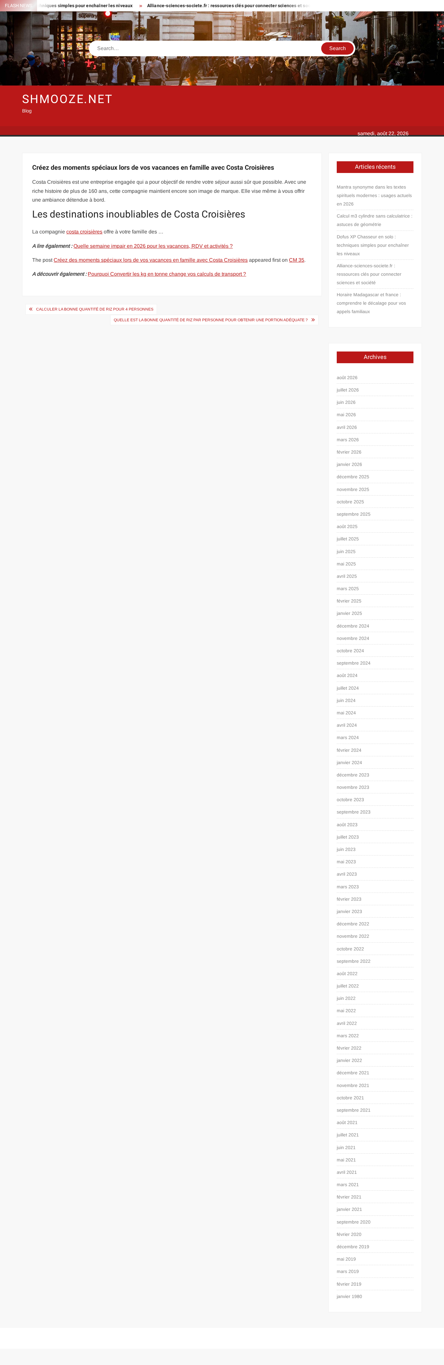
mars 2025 (348, 588)
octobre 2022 (350, 948)
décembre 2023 (353, 774)
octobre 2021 (350, 1097)
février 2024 (349, 750)
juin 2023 (346, 849)
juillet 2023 (348, 837)
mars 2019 (348, 1271)
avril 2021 (347, 1172)
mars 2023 (348, 886)
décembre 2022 (353, 923)
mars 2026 (348, 439)
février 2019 (349, 1284)
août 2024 (347, 675)
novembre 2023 (353, 787)
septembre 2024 (354, 663)
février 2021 (349, 1196)
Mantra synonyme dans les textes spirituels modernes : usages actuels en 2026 (374, 195)
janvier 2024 (349, 762)
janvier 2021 (349, 1209)
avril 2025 (347, 576)
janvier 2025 (349, 613)
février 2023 (349, 899)
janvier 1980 (349, 1296)
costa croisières (84, 231)
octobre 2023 (350, 799)
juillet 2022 (348, 985)
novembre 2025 (353, 489)
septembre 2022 (354, 961)
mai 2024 (346, 712)
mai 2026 (346, 414)
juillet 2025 (348, 538)
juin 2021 (346, 1147)
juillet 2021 (348, 1134)
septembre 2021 (354, 1110)
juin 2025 (346, 551)
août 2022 (347, 973)
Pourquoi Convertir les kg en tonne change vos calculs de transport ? (167, 274)
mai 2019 (346, 1259)
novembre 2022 (353, 936)
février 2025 (349, 600)
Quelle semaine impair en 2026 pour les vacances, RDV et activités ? (153, 246)
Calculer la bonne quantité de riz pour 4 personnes (94, 309)
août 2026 (347, 377)
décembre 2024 (353, 626)
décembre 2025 (353, 476)
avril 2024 (347, 725)
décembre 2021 (353, 1072)
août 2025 (347, 526)
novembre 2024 (353, 638)
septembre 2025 (354, 514)
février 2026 (349, 452)
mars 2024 (348, 737)
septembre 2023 (354, 812)
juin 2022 (346, 998)
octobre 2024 (350, 650)
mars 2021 (348, 1184)
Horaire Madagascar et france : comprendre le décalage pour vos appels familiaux (371, 303)
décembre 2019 (353, 1246)
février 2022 (349, 1048)
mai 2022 (346, 1010)
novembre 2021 (353, 1085)
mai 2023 (346, 861)
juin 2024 (346, 700)
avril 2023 (347, 874)
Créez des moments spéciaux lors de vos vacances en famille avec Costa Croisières (151, 260)
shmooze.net (67, 99)
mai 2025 (346, 563)
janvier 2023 (349, 911)
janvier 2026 (349, 464)
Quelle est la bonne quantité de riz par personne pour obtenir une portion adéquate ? (211, 320)
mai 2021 (346, 1159)
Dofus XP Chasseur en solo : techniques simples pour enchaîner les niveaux (373, 245)
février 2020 (349, 1234)
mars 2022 (348, 1035)
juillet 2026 (348, 389)
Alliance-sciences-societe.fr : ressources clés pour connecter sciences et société (210, 5)
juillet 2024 (348, 688)
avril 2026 (347, 427)
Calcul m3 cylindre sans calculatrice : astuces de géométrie (374, 220)
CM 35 (296, 260)
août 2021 (347, 1122)
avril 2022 (347, 1023)
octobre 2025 (350, 501)
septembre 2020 (354, 1222)
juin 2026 (346, 402)
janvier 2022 (349, 1060)
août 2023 (347, 824)
